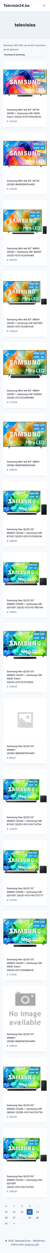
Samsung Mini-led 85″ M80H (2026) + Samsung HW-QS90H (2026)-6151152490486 (24, 394)
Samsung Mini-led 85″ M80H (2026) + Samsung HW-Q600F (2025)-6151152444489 (24, 252)
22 (14, 1212)
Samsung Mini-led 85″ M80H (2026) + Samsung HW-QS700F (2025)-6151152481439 (25, 323)
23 (21, 1212)
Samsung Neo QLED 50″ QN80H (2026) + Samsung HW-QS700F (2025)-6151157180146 (25, 604)
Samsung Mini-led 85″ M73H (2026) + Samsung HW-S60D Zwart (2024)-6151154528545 (24, 113)
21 (6, 1212)
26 (6, 1217)
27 (14, 1217)
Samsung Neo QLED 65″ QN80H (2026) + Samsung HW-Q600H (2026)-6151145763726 (25, 1109)
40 (37, 1217)
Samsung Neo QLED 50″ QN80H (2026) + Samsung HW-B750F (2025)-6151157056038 (25, 533)
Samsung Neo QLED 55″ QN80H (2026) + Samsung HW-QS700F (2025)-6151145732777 (25, 892)
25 (37, 1212)
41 (6, 1223)
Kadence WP (32, 1244)
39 (29, 1217)
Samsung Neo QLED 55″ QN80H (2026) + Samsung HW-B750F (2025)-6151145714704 (25, 821)
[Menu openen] (44, 5)
